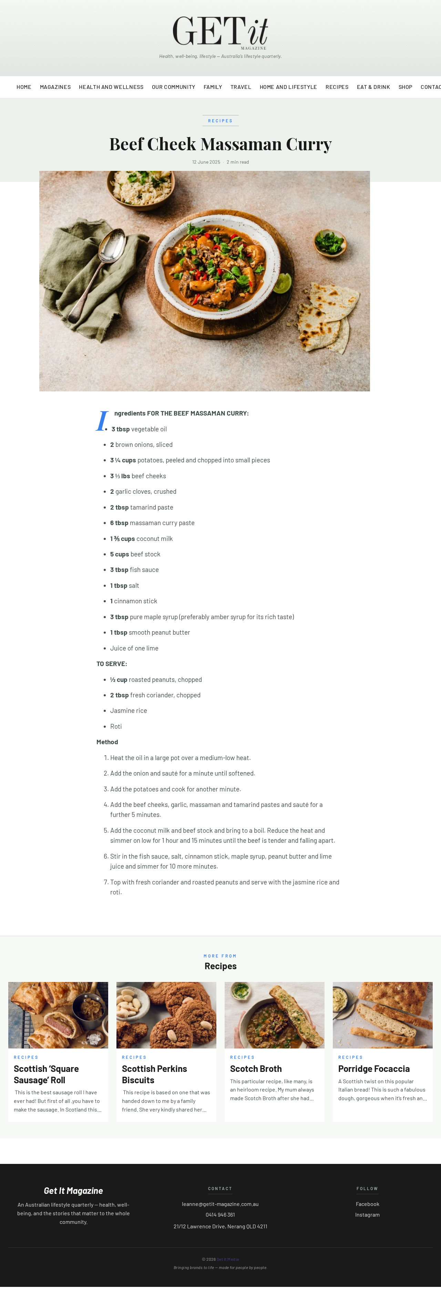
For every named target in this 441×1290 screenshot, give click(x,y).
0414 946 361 (220, 1214)
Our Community (173, 86)
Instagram (367, 1214)
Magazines (55, 86)
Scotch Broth (256, 1068)
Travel (241, 86)
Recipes (337, 86)
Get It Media (228, 1259)
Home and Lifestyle (289, 86)
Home (24, 86)
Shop (406, 86)
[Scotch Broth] (275, 1015)
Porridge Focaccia (374, 1068)
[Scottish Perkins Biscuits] (166, 1015)
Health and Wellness (111, 86)
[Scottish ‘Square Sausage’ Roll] (58, 1015)
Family (213, 86)
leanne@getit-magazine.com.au (220, 1203)
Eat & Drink (373, 86)
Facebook (367, 1203)
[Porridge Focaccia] (383, 1015)
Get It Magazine (73, 1190)
